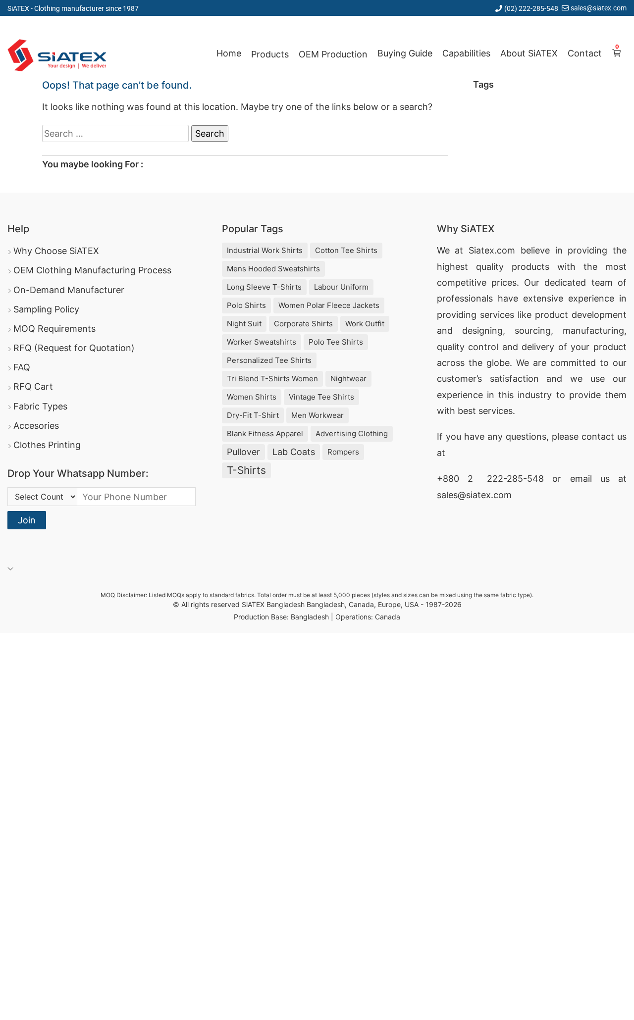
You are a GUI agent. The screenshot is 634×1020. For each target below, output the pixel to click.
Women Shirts (251, 397)
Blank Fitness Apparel (265, 433)
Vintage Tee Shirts (321, 397)
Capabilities (466, 53)
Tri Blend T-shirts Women (272, 378)
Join (27, 520)
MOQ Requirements (54, 328)
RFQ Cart (33, 386)
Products (270, 54)
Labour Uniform (341, 287)
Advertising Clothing (352, 433)
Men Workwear (317, 415)
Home (228, 53)
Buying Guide (404, 53)
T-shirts (246, 470)
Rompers (343, 452)
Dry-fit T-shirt (253, 415)
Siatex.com (492, 250)
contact (597, 436)
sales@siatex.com (599, 7)
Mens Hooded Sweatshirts (273, 268)
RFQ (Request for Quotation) (74, 348)
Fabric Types (40, 406)
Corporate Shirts (303, 323)
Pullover (243, 452)
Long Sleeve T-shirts (264, 287)
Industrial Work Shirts (265, 250)
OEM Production (333, 54)
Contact (585, 53)
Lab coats (293, 452)
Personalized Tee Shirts (269, 360)
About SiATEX (529, 53)
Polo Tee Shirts (336, 342)
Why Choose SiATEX (56, 251)
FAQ (21, 367)
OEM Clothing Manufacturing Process (92, 270)
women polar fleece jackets (328, 305)
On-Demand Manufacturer (68, 290)
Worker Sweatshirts (261, 342)
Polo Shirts (246, 305)
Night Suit (244, 323)
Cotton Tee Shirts (346, 250)
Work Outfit (364, 323)
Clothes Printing (47, 445)
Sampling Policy (46, 309)
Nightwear (348, 378)
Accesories (36, 425)
